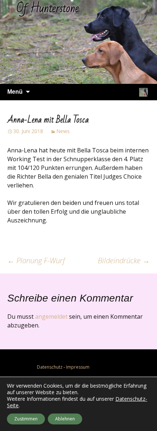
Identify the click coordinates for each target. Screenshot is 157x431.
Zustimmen (26, 419)
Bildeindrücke (124, 260)
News (63, 131)
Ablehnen (65, 419)
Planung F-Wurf (36, 260)
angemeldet (51, 316)
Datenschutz (49, 367)
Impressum (77, 367)
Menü (15, 92)
